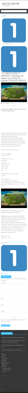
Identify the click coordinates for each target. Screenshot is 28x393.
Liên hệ (4, 371)
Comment (3, 282)
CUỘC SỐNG (4, 358)
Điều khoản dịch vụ (6, 368)
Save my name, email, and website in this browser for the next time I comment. (13, 320)
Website (3, 311)
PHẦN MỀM (4, 365)
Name (2, 298)
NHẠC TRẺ (4, 355)
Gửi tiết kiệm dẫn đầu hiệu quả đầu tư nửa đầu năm (13, 337)
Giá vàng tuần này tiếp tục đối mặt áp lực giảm (12, 349)
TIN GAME (9, 238)
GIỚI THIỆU (4, 366)
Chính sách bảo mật (6, 369)
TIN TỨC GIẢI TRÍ (10, 3)
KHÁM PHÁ (4, 360)
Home (3, 353)
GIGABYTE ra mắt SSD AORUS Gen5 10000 (16, 242)
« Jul (2, 389)
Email (2, 304)
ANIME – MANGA (5, 363)
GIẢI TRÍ (3, 356)
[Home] (3, 16)
